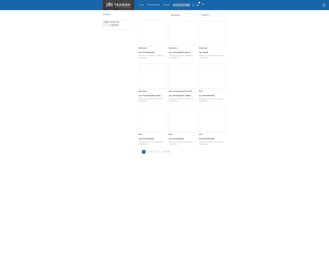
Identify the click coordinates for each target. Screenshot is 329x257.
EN (203, 4)
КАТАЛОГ (166, 5)
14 (165, 152)
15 (168, 152)
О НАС (141, 5)
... (161, 152)
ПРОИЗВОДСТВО (153, 5)
